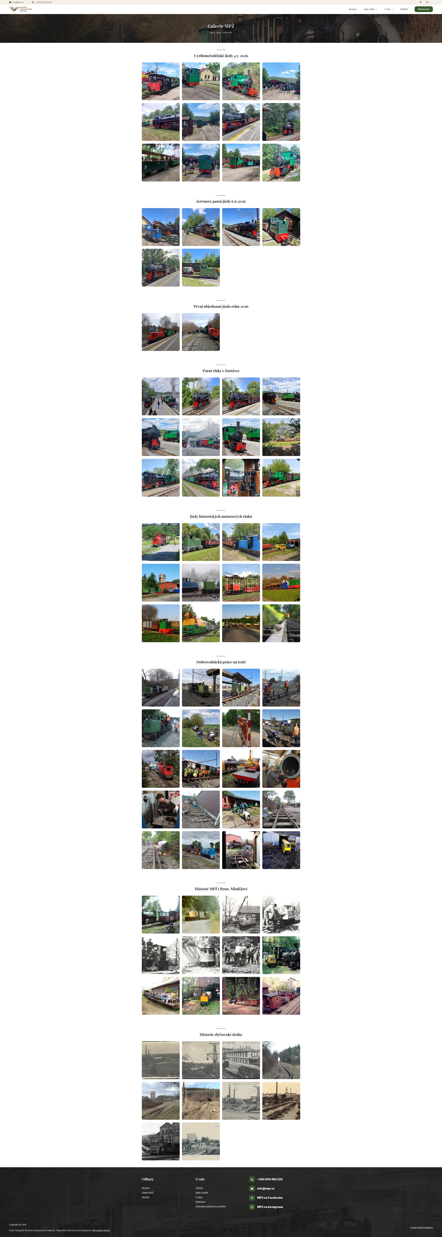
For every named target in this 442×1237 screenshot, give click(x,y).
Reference (200, 1202)
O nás (388, 9)
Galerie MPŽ (148, 1192)
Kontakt (404, 9)
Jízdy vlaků (369, 9)
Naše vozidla (202, 1192)
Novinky (353, 9)
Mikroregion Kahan (101, 1230)
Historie (199, 1188)
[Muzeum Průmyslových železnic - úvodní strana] (20, 9)
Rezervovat (423, 9)
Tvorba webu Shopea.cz (421, 1227)
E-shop (199, 1197)
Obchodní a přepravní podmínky (211, 1206)
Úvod (212, 32)
